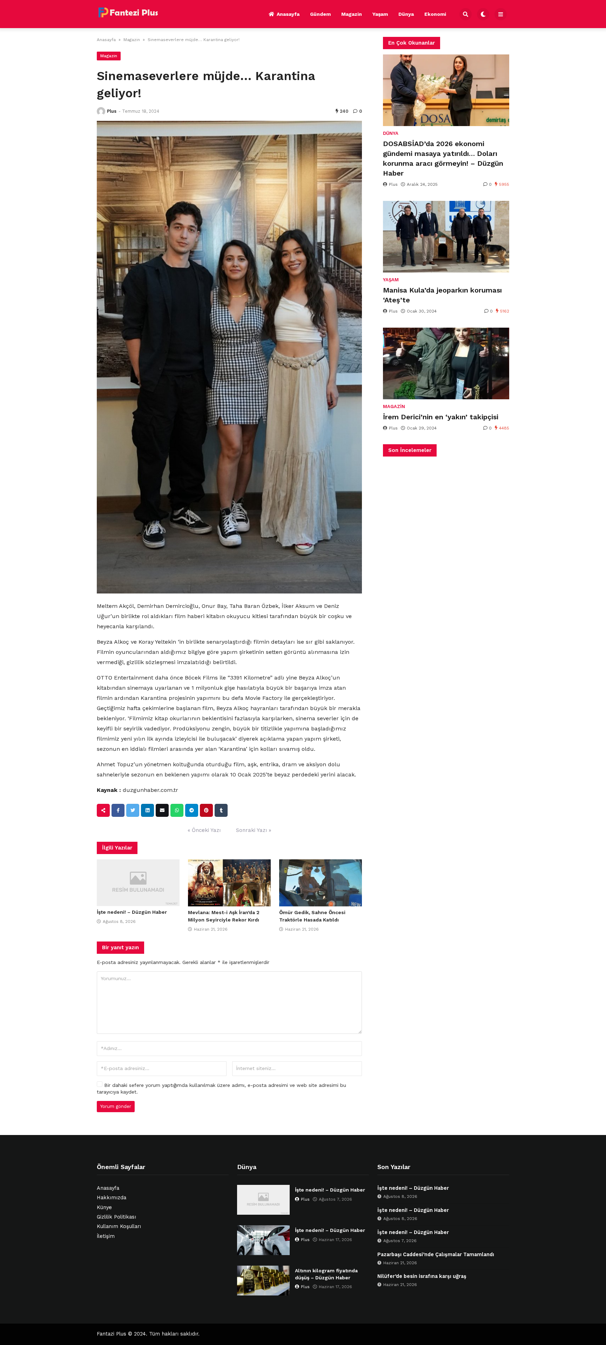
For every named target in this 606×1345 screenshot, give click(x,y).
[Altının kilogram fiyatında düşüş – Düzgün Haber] (263, 1280)
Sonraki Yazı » (253, 830)
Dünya (406, 14)
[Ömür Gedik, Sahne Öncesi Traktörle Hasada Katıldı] (320, 882)
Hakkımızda (111, 1198)
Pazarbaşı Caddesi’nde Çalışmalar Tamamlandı (435, 1255)
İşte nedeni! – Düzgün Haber (132, 912)
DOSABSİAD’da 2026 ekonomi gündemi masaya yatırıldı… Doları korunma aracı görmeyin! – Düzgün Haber (443, 158)
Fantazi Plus (111, 1334)
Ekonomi (435, 14)
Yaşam (380, 14)
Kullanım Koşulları (119, 1226)
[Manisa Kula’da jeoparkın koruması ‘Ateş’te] (446, 237)
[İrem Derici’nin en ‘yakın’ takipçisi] (446, 363)
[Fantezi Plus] (128, 13)
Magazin (351, 14)
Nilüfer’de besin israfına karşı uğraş (421, 1276)
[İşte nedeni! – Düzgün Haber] (138, 882)
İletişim (106, 1236)
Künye (104, 1207)
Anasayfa (288, 14)
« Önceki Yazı (204, 830)
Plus (111, 111)
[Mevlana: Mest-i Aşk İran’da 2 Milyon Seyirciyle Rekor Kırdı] (229, 882)
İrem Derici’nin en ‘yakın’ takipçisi (440, 417)
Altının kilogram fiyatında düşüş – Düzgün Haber (326, 1274)
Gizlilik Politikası (116, 1217)
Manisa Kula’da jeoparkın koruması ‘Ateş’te (442, 295)
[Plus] (101, 111)
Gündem (320, 14)
